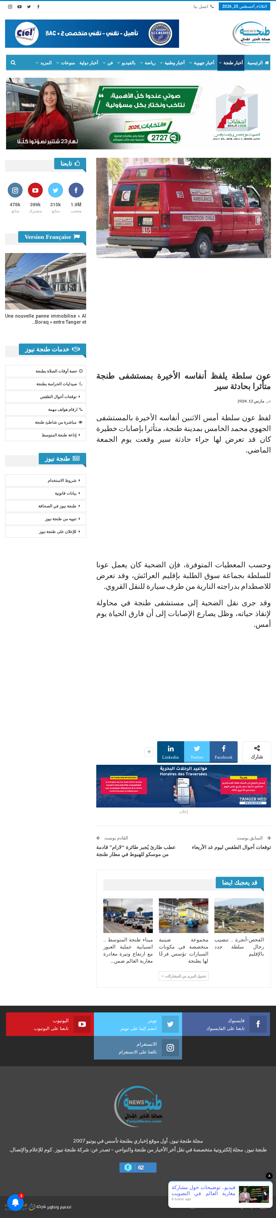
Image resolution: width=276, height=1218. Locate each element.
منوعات (68, 62)
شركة (41, 1206)
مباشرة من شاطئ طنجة (55, 422)
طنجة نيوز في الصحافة (57, 506)
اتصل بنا (201, 6)
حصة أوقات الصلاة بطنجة (56, 371)
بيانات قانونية (65, 493)
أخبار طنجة (233, 62)
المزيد (46, 62)
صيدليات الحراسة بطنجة (56, 384)
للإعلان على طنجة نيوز (57, 531)
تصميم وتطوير (59, 1206)
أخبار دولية (88, 62)
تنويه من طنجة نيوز (60, 518)
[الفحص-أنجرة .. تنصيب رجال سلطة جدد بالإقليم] (239, 915)
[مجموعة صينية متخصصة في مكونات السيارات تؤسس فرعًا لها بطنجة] (183, 915)
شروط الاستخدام (62, 480)
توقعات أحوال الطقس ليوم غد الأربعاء (231, 847)
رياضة (150, 62)
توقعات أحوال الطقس (58, 396)
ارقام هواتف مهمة (62, 409)
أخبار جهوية (204, 62)
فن (110, 62)
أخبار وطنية (175, 62)
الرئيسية (255, 62)
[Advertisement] (183, 312)
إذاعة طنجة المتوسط (59, 435)
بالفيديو (129, 62)
